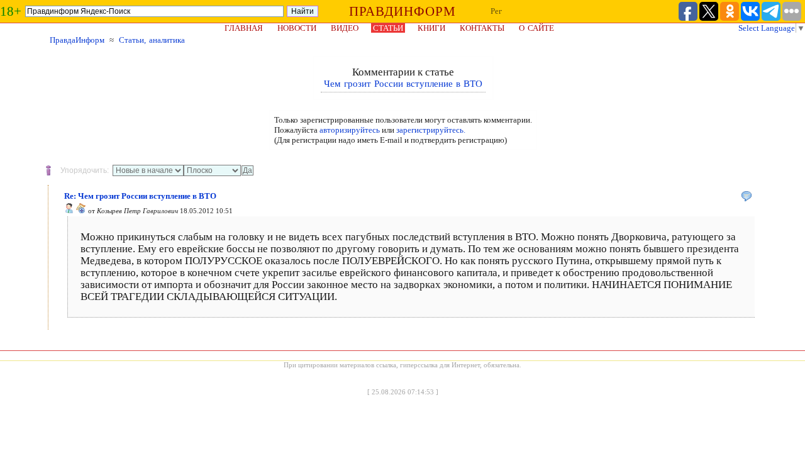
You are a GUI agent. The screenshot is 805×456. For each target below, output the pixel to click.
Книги (431, 28)
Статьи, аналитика (152, 40)
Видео (344, 28)
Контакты (482, 28)
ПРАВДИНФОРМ (402, 11)
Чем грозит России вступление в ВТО (403, 84)
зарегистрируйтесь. (430, 130)
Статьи (388, 28)
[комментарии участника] (81, 210)
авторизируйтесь (349, 130)
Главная (244, 28)
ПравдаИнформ (77, 40)
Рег (496, 11)
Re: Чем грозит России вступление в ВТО (140, 196)
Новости (296, 28)
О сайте (536, 28)
